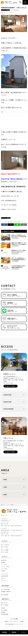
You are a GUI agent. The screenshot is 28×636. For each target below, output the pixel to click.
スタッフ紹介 (4, 568)
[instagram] (15, 619)
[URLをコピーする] (24, 224)
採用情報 (3, 612)
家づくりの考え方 (5, 544)
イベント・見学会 (5, 10)
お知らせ (3, 578)
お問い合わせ (4, 602)
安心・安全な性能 (5, 589)
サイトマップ (4, 580)
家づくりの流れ (4, 552)
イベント (23, 632)
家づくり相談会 (4, 605)
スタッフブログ (4, 574)
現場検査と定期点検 (5, 591)
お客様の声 (3, 560)
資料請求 (3, 608)
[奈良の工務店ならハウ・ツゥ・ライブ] (9, 2)
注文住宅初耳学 (4, 576)
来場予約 (14, 632)
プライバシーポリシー (14, 621)
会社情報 (21, 621)
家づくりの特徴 (4, 550)
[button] (4, 224)
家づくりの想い (4, 547)
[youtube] (17, 619)
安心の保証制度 (4, 594)
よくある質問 (4, 610)
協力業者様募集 (4, 614)
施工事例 (3, 562)
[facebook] (11, 619)
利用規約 (6, 621)
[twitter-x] (13, 619)
